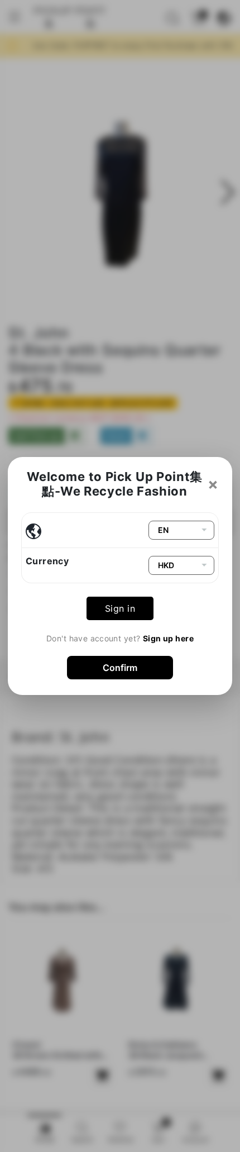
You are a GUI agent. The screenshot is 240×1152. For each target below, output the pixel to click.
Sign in (120, 608)
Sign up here (168, 638)
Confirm (120, 667)
